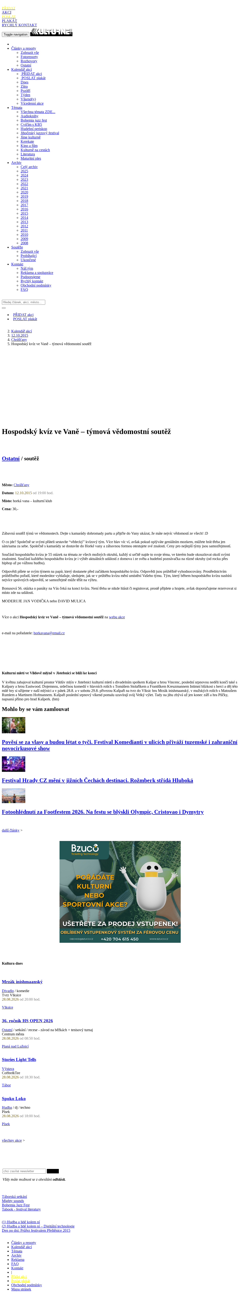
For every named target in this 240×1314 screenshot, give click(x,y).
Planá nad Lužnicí (15, 1046)
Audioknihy (29, 116)
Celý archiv (29, 167)
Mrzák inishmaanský (22, 981)
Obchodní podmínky (36, 285)
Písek (6, 1124)
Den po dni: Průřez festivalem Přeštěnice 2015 (36, 1230)
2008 (24, 243)
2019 (24, 196)
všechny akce (12, 1140)
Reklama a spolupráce (37, 273)
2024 (24, 175)
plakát (33, 78)
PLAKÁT (9, 19)
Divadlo (8, 991)
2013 (24, 222)
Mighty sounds (13, 1201)
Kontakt (17, 264)
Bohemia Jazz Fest (16, 1205)
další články (10, 830)
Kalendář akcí (21, 69)
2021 (24, 188)
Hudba (7, 1107)
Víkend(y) (28, 99)
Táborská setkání (14, 1197)
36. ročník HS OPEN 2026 (27, 1020)
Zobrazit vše (30, 53)
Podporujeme (30, 277)
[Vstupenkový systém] (120, 941)
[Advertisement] (120, 383)
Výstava (8, 1069)
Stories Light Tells (19, 1059)
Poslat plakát (20, 1281)
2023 (24, 180)
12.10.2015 (19, 335)
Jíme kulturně (31, 137)
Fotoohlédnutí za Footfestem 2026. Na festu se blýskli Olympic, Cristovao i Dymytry (103, 812)
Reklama (17, 1260)
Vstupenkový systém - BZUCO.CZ (28, 1310)
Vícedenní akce (32, 103)
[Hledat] (4, 308)
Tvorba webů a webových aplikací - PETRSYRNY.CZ (78, 1306)
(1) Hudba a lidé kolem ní (21, 1222)
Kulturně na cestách (35, 150)
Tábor (6, 1085)
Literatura (28, 154)
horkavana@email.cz (49, 633)
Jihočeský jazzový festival (40, 133)
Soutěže (17, 247)
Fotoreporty (29, 57)
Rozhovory (29, 61)
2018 (24, 201)
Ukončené (28, 260)
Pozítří (25, 91)
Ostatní (26, 65)
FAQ (24, 290)
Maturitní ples (31, 158)
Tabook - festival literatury (21, 1209)
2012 (24, 226)
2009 (24, 239)
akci (32, 74)
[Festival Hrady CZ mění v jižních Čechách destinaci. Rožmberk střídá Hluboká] (13, 771)
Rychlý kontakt (32, 281)
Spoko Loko (14, 1098)
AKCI (8, 10)
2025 (24, 171)
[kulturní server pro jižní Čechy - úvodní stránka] (51, 34)
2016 (24, 209)
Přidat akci (19, 1276)
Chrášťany (19, 340)
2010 (24, 235)
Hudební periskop (34, 129)
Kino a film (29, 146)
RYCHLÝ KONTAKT (19, 25)
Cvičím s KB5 (31, 124)
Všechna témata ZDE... (38, 112)
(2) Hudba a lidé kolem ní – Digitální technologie (38, 1226)
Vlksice (7, 1007)
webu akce (117, 617)
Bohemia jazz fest (34, 120)
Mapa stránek (21, 1289)
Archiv (16, 163)
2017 (24, 205)
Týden (25, 95)
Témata (16, 108)
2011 (24, 230)
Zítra (24, 86)
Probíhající (29, 256)
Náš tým (27, 268)
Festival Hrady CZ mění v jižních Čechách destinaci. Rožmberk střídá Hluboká (97, 780)
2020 (24, 192)
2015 (24, 213)
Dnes (24, 82)
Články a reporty (23, 48)
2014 (24, 218)
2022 (24, 184)
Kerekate (27, 141)
